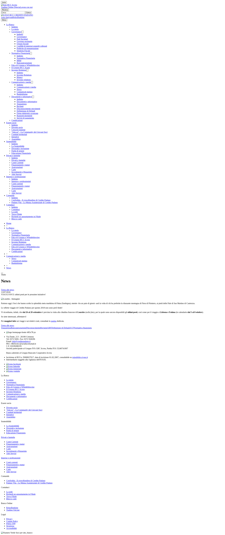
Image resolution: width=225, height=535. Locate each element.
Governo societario (24, 41)
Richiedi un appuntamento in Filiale (26, 216)
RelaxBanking (18, 17)
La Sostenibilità (17, 146)
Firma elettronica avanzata (27, 113)
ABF (49, 328)
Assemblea (15, 139)
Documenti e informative (21, 97)
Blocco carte (16, 219)
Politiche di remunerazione (28, 48)
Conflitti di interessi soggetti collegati (32, 46)
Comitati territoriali (19, 134)
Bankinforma (22, 94)
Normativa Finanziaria (20, 53)
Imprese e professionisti (16, 177)
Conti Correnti (17, 162)
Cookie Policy (12, 521)
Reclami (20, 106)
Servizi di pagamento (25, 118)
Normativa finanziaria (83, 328)
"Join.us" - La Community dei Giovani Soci (29, 132)
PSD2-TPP (10, 523)
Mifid (19, 60)
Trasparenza (22, 104)
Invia (4, 2)
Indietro (14, 27)
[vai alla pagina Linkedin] (13, 366)
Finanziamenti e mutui (20, 165)
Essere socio (11, 123)
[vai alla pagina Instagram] (13, 369)
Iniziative (15, 137)
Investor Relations (18, 70)
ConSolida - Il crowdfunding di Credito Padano (31, 200)
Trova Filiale (16, 214)
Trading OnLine (13, 510)
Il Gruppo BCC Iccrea (20, 67)
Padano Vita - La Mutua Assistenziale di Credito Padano (34, 202)
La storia (15, 29)
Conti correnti (17, 184)
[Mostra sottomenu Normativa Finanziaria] (31, 53)
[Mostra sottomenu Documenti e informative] (33, 96)
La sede (14, 212)
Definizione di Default (26, 111)
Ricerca (5, 10)
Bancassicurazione (24, 63)
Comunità (10, 195)
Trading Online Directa (10, 7)
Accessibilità (11, 528)
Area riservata (6, 17)
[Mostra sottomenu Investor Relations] (27, 70)
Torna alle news (7, 290)
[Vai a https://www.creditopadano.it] (17, 15)
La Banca (10, 24)
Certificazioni (17, 120)
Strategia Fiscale (23, 51)
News (19, 89)
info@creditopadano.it (21, 341)
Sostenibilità (11, 141)
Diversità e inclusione (20, 148)
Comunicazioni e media (21, 82)
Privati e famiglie (13, 155)
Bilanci (20, 77)
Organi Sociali (23, 44)
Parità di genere (17, 151)
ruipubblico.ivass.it (80, 357)
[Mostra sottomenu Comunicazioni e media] (32, 82)
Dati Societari (22, 39)
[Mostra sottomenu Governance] (22, 31)
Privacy (9, 519)
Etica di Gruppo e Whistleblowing (25, 65)
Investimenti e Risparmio (21, 172)
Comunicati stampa (24, 92)
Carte (13, 170)
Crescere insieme (18, 130)
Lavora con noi (26, 7)
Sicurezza (10, 526)
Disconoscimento (33, 328)
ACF (72, 328)
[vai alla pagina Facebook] (13, 364)
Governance (16, 32)
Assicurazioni (17, 167)
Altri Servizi (16, 174)
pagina (53, 321)
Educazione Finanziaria (21, 153)
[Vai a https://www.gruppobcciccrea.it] (9, 5)
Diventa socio (17, 127)
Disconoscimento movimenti (28, 109)
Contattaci (10, 205)
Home (8, 223)
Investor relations (24, 80)
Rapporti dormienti (24, 116)
